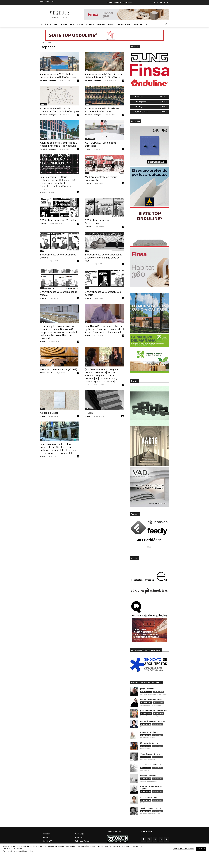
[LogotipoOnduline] (149, 83)
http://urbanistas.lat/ (146, 803)
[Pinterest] (164, 2)
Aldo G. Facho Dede (148, 797)
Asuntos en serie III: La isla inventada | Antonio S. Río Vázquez (59, 110)
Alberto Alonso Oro (46, 373)
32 (78, 456)
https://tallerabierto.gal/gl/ (147, 737)
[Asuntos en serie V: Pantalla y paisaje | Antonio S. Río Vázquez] (59, 61)
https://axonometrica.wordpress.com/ (151, 705)
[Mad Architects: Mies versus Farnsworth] (104, 164)
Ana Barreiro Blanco (149, 732)
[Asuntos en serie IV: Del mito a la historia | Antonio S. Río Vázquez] (104, 61)
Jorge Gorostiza (147, 689)
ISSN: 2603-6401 (115, 832)
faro (42, 70)
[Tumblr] (167, 2)
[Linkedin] (161, 2)
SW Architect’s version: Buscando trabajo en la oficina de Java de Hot (103, 257)
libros (42, 173)
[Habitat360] (149, 267)
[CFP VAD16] (149, 446)
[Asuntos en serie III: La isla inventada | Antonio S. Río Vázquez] (59, 95)
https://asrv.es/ (144, 770)
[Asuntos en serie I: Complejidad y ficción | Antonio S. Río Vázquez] (59, 130)
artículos (43, 104)
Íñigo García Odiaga (149, 743)
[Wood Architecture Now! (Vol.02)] (59, 356)
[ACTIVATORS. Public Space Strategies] (104, 130)
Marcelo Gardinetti (148, 775)
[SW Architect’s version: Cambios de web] (59, 242)
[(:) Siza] (104, 400)
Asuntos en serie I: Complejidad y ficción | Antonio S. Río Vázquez (58, 144)
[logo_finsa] (149, 70)
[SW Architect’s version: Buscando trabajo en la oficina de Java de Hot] (104, 242)
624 (122, 416)
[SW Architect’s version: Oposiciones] (104, 207)
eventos (43, 322)
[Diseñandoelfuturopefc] (149, 353)
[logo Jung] (149, 58)
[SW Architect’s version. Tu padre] (59, 207)
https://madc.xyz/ (145, 727)
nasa (87, 173)
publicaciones (90, 138)
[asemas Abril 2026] (149, 186)
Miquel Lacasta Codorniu (151, 699)
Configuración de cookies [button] (183, 849)
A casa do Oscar (49, 412)
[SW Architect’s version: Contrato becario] (104, 279)
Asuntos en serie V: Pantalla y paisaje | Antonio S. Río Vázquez (58, 76)
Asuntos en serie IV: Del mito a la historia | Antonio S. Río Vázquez (103, 76)
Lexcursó (88, 183)
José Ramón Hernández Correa (153, 710)
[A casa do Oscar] (59, 400)
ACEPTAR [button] (201, 849)
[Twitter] (154, 2)
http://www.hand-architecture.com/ (150, 813)
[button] (166, 24)
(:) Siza (89, 412)
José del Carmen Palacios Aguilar (151, 787)
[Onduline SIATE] (149, 227)
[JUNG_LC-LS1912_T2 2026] (149, 146)
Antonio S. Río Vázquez (48, 80)
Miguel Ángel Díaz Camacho (152, 721)
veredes (87, 149)
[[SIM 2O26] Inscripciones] (149, 406)
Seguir (164, 102)
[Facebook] (150, 2)
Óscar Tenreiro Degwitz (150, 754)
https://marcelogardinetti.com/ (149, 781)
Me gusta (163, 97)
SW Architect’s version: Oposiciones (98, 222)
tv (86, 322)
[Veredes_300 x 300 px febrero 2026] (149, 313)
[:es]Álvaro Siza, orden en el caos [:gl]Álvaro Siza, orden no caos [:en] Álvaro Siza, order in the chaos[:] (104, 329)
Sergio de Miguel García (150, 808)
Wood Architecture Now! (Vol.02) (58, 369)
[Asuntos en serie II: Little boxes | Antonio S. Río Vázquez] (104, 95)
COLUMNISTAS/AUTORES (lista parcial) (146, 682)
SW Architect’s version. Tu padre (58, 220)
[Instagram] (157, 2)
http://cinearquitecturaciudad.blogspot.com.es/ (153, 694)
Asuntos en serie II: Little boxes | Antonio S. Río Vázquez (103, 110)
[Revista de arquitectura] (59, 14)
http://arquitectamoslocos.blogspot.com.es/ (152, 716)
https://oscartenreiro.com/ (147, 759)
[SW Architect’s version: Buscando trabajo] (59, 279)
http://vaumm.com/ (145, 748)
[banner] (149, 487)
